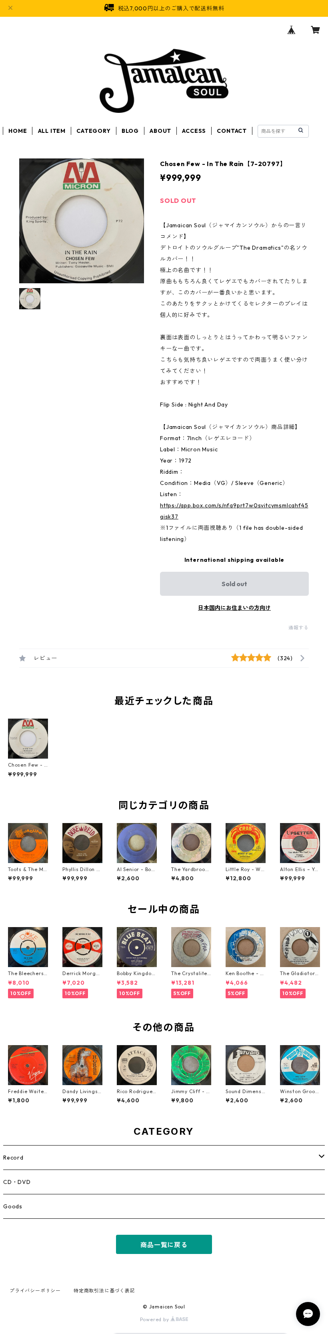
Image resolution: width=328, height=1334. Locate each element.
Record (13, 1157)
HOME (17, 130)
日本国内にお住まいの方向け (234, 607)
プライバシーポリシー (35, 1291)
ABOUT (160, 130)
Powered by (155, 1319)
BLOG (130, 130)
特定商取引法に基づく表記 (104, 1291)
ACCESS (194, 130)
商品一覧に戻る (164, 1245)
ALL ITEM (52, 130)
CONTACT (232, 130)
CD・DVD (17, 1182)
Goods (12, 1206)
